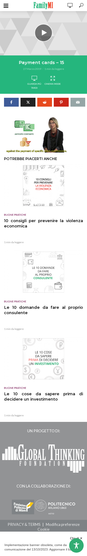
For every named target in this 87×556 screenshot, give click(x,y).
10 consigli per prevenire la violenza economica (43, 223)
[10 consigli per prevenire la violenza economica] (43, 186)
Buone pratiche (15, 214)
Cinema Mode (53, 83)
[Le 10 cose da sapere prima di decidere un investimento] (43, 359)
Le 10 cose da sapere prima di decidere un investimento (43, 397)
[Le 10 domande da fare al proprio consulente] (43, 272)
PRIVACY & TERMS (24, 524)
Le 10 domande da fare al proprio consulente (43, 310)
